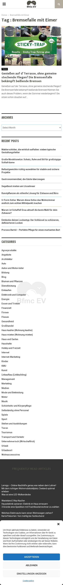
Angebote (6, 255)
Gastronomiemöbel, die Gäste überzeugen (23, 179)
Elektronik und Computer (14, 295)
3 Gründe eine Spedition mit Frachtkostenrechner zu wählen (30, 507)
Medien (5, 388)
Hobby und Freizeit (11, 348)
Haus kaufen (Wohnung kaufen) (17, 330)
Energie (5, 299)
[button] (58, 524)
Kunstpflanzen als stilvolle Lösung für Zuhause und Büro (30, 193)
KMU (4, 366)
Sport (4, 419)
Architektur (7, 259)
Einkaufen (6, 290)
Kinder (5, 361)
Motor (5, 397)
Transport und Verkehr (13, 437)
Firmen (5, 312)
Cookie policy (28, 581)
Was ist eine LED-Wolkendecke (16, 494)
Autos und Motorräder (13, 268)
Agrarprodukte (9, 250)
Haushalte (7, 343)
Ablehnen (31, 565)
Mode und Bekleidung (12, 392)
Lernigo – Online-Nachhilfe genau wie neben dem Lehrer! (29, 485)
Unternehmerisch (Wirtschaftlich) (18, 441)
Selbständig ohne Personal (15, 410)
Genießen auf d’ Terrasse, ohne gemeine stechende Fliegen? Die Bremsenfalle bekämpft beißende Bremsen (29, 77)
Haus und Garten (10, 339)
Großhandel (8, 326)
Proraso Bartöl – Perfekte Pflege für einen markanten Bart (31, 230)
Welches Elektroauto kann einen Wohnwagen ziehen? (27, 513)
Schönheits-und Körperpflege (16, 406)
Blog (4, 277)
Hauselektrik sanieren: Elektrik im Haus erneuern (25, 504)
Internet (5, 352)
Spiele (5, 415)
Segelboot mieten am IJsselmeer (18, 186)
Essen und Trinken (11, 303)
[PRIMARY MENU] (4, 4)
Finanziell (6, 308)
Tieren (4, 69)
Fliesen (5, 317)
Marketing (7, 383)
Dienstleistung (9, 286)
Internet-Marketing (11, 357)
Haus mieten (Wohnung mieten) (17, 334)
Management (8, 379)
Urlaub (5, 446)
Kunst (4, 370)
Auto (4, 263)
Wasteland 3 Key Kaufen (13, 500)
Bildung (5, 272)
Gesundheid (8, 321)
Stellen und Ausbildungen (14, 423)
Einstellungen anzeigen (31, 573)
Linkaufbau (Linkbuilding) (14, 375)
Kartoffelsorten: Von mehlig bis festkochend (23, 516)
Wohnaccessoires (11, 454)
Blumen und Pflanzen (12, 281)
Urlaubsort (7, 450)
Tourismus (7, 432)
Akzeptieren (31, 557)
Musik (4, 401)
